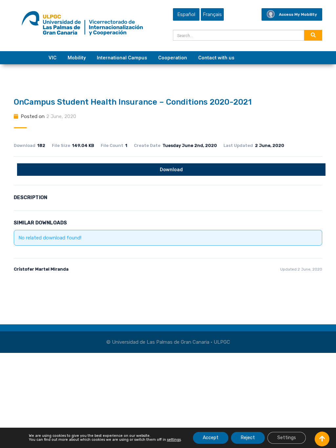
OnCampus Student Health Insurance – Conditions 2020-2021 (133, 102)
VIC (52, 58)
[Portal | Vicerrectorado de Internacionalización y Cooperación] (82, 25)
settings (174, 440)
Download (171, 170)
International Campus (122, 58)
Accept (211, 437)
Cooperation (172, 58)
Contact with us (216, 58)
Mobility (77, 58)
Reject (248, 437)
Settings (286, 437)
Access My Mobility (298, 14)
